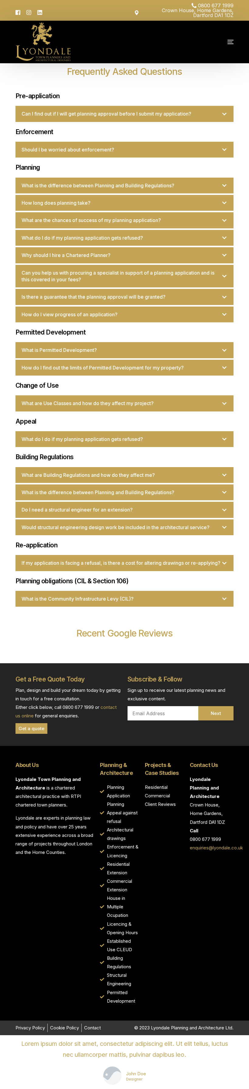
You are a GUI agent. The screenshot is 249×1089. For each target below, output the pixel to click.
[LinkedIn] (39, 12)
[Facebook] (19, 12)
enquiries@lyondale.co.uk (216, 848)
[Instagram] (28, 12)
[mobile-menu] (214, 42)
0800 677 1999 (216, 5)
